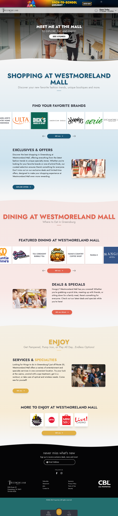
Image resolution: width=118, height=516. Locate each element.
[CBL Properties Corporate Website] (98, 483)
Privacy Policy (72, 484)
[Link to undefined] (21, 120)
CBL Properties (55, 500)
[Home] (44, 10)
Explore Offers (22, 187)
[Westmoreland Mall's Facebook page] (57, 472)
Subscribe (45, 481)
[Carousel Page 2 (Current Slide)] (61, 49)
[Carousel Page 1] (57, 49)
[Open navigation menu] (59, 511)
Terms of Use (72, 486)
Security (70, 488)
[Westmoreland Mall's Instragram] (61, 472)
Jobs (44, 486)
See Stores (59, 36)
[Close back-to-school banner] (101, 2)
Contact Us (46, 488)
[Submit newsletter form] (72, 462)
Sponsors (71, 481)
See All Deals (61, 312)
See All (58, 136)
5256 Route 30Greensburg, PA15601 (14, 488)
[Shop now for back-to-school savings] (87, 4)
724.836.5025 (12, 491)
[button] (107, 10)
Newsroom (46, 484)
